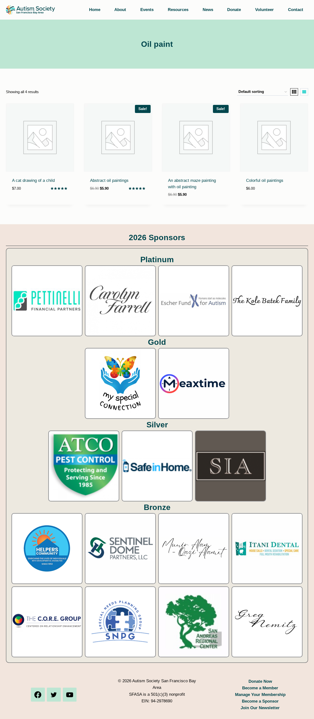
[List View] (304, 92)
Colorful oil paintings (264, 180)
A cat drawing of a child (33, 180)
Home (94, 9)
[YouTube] (70, 694)
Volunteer (264, 9)
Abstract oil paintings (109, 180)
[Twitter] (54, 694)
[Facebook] (38, 694)
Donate (234, 9)
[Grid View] (294, 92)
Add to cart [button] (25, 203)
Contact (295, 9)
